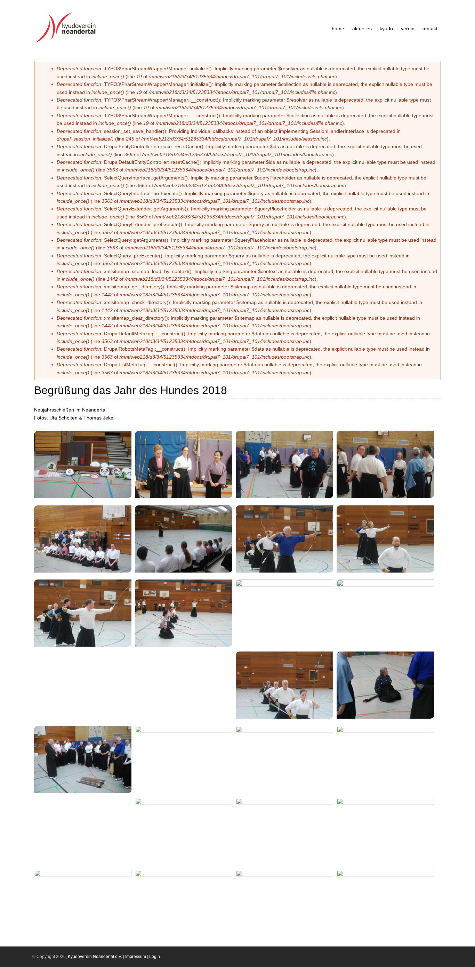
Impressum (135, 956)
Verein (407, 28)
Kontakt (429, 28)
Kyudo (386, 28)
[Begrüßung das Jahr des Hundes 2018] (85, 499)
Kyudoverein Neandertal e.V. (95, 956)
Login (154, 956)
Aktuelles (362, 28)
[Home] (67, 43)
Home (338, 28)
